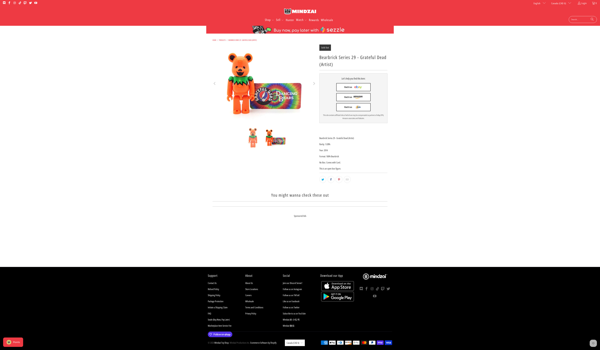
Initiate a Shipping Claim (218, 307)
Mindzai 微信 (288, 325)
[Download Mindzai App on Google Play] (337, 300)
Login (584, 3)
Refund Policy (213, 289)
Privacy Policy (250, 313)
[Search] (592, 19)
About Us (249, 283)
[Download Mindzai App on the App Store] (337, 289)
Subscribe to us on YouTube (294, 313)
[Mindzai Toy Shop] (300, 12)
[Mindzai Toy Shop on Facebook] (9, 3)
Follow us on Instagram (292, 289)
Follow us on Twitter (291, 307)
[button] (269, 20)
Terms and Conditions (254, 307)
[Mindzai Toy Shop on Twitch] (25, 3)
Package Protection (215, 301)
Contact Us (212, 283)
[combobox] (583, 19)
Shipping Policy (214, 295)
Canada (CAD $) (559, 3)
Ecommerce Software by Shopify (263, 342)
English (537, 3)
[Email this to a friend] (347, 179)
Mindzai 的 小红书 (291, 319)
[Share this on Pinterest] (339, 179)
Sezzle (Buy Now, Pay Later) (219, 319)
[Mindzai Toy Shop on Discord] (4, 3)
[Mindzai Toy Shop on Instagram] (14, 3)
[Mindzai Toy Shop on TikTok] (19, 3)
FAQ (209, 313)
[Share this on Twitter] (322, 179)
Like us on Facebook (291, 301)
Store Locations (251, 289)
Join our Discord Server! (292, 283)
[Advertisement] (300, 245)
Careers (248, 295)
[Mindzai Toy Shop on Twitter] (30, 3)
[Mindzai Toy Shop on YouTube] (35, 3)
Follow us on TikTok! (291, 295)
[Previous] (214, 84)
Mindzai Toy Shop (221, 342)
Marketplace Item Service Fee (219, 325)
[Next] (313, 84)
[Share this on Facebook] (331, 179)
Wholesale (249, 301)
